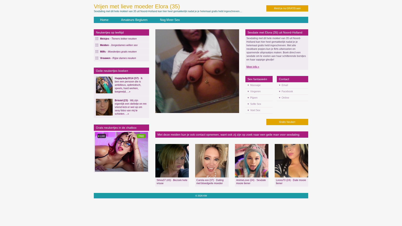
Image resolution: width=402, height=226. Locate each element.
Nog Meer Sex (170, 20)
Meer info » (252, 66)
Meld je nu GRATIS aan (287, 8)
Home (104, 20)
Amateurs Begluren (134, 20)
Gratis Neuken (287, 122)
